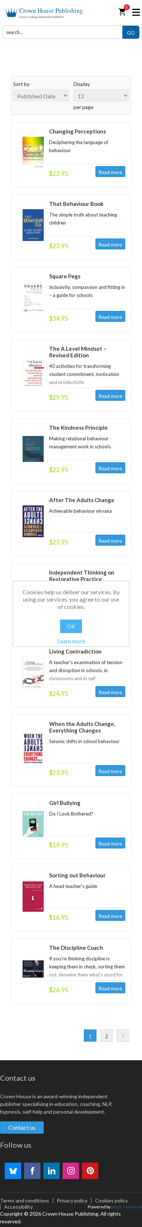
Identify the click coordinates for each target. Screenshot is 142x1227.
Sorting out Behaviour (77, 875)
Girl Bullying (64, 802)
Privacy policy (72, 1200)
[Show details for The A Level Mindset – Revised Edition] (33, 373)
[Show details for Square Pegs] (33, 297)
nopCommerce (126, 1206)
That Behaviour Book (76, 203)
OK (71, 626)
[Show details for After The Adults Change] (33, 521)
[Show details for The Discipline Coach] (33, 969)
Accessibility (18, 1207)
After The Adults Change (81, 500)
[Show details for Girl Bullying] (33, 824)
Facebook (32, 1171)
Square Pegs (64, 276)
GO (131, 33)
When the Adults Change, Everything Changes (82, 727)
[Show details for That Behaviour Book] (33, 225)
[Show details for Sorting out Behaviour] (33, 896)
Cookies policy (111, 1200)
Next (123, 1035)
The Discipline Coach (76, 947)
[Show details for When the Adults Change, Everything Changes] (33, 748)
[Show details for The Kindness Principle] (33, 449)
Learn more (71, 640)
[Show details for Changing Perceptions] (33, 152)
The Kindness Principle (78, 427)
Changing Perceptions (77, 131)
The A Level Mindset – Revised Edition (77, 351)
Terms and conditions (24, 1200)
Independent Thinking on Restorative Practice (81, 575)
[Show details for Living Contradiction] (33, 672)
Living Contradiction (75, 651)
